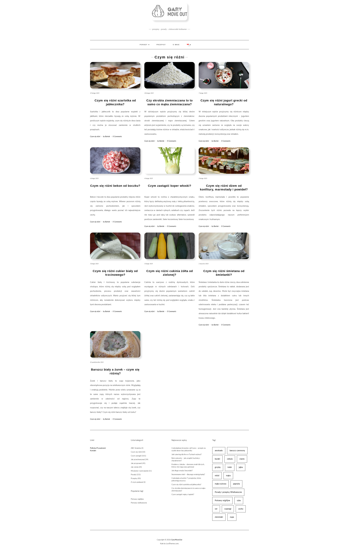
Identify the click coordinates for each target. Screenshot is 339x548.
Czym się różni (95, 136)
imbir (230, 467)
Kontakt (93, 451)
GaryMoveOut (176, 540)
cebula (230, 459)
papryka (236, 484)
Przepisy (161, 44)
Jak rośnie (134, 467)
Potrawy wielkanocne (139, 503)
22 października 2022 (97, 362)
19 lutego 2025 (94, 93)
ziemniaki (219, 517)
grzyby (218, 467)
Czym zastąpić (136, 456)
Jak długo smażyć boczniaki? (182, 471)
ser (216, 509)
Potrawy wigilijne (137, 499)
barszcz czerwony (237, 451)
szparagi (227, 509)
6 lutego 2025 (94, 178)
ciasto (242, 459)
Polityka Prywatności (98, 448)
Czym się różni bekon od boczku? (115, 185)
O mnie (176, 44)
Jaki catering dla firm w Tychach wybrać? (186, 454)
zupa (232, 517)
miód (217, 476)
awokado (219, 451)
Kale (161, 544)
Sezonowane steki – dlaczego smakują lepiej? (188, 474)
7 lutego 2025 (203, 93)
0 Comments (117, 136)
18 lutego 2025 (149, 93)
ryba (239, 501)
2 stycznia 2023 (203, 263)
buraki (217, 459)
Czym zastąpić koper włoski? (169, 185)
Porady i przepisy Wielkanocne (228, 492)
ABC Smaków (136, 448)
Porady (144, 44)
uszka (240, 509)
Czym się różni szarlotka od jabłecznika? (186, 484)
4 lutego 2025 (148, 178)
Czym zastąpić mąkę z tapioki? (182, 494)
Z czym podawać (137, 482)
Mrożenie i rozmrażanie (139, 471)
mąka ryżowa (220, 484)
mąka (228, 476)
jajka (241, 467)
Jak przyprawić (136, 463)
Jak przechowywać (138, 459)
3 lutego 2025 (203, 178)
